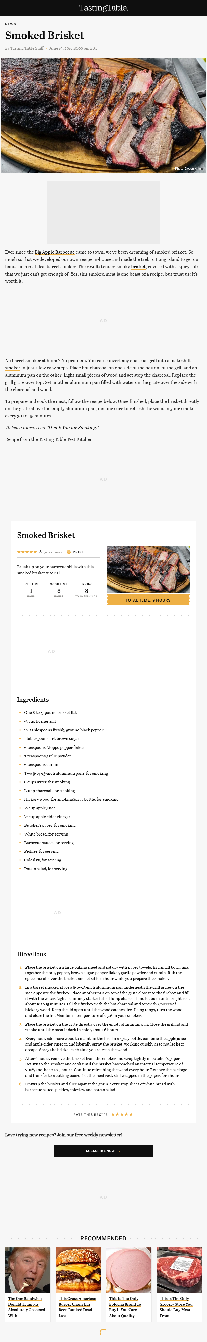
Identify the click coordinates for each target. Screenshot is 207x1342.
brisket (138, 266)
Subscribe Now (100, 1150)
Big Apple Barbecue (55, 252)
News (10, 23)
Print (78, 552)
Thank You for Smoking (72, 427)
